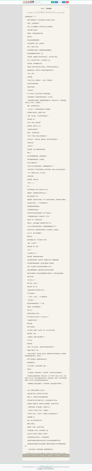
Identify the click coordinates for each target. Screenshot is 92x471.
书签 (67, 2)
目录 (60, 2)
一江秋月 (47, 11)
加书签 (42, 455)
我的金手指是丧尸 (41, 11)
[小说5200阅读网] (28, 3)
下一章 (63, 2)
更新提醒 (50, 455)
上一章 (56, 2)
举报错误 (58, 455)
